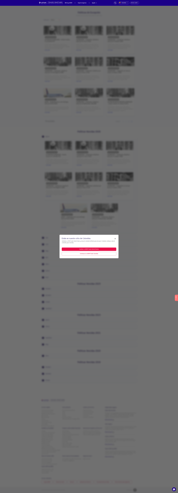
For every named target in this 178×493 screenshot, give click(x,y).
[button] (174, 489)
